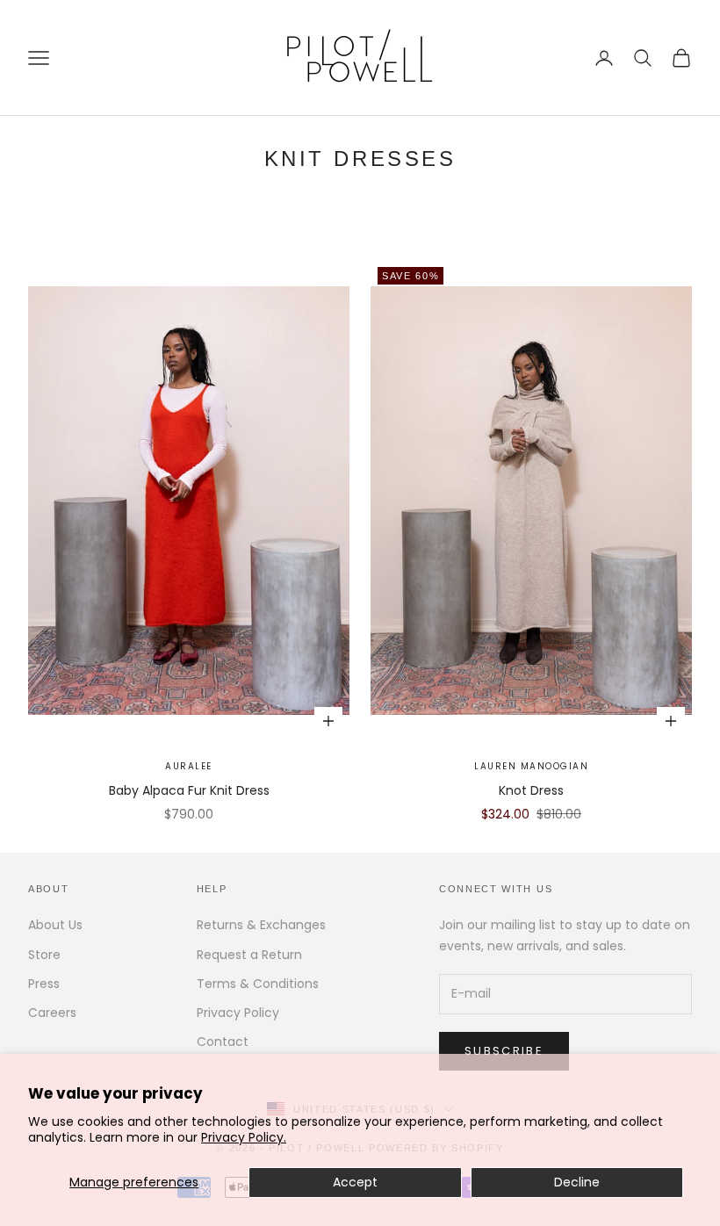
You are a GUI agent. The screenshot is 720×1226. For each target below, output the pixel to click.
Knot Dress (531, 790)
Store (44, 954)
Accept (355, 1182)
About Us (55, 925)
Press (44, 983)
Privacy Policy (238, 1012)
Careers (52, 1012)
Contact (222, 1041)
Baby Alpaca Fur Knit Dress (189, 790)
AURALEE (188, 766)
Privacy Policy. (243, 1137)
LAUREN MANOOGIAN (531, 766)
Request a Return (249, 954)
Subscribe (504, 1050)
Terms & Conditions (258, 983)
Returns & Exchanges (261, 925)
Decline (577, 1182)
